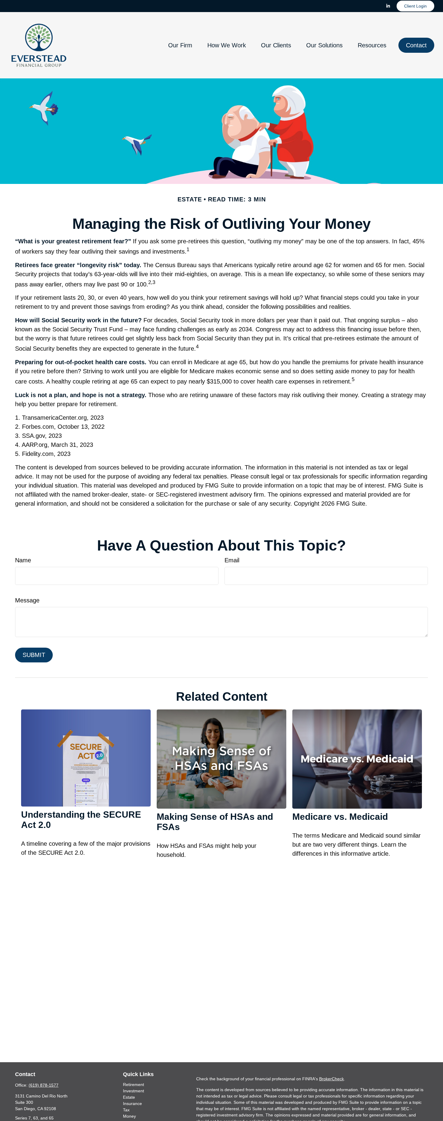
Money (129, 1116)
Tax (126, 1109)
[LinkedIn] (388, 6)
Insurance (132, 1103)
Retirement (133, 1084)
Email (232, 560)
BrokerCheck (331, 1078)
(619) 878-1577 (43, 1085)
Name (23, 560)
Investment (133, 1090)
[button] (180, 45)
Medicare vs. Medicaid (340, 817)
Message (27, 600)
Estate (129, 1097)
